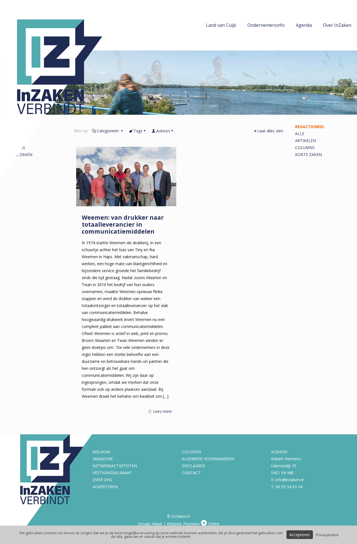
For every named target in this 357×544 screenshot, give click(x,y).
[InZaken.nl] (64, 89)
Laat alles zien (270, 130)
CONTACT (191, 472)
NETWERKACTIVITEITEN (115, 465)
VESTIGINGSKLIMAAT (112, 472)
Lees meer (162, 411)
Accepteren (300, 534)
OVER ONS (102, 479)
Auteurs (163, 130)
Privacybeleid (327, 534)
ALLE (299, 133)
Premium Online (201, 523)
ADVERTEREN (105, 486)
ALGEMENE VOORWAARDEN (208, 458)
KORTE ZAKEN (308, 154)
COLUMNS (305, 147)
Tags (138, 130)
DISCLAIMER (193, 465)
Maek (157, 523)
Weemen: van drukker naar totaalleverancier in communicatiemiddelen (123, 224)
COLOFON (191, 451)
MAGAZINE (103, 458)
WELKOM (101, 451)
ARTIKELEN (305, 140)
